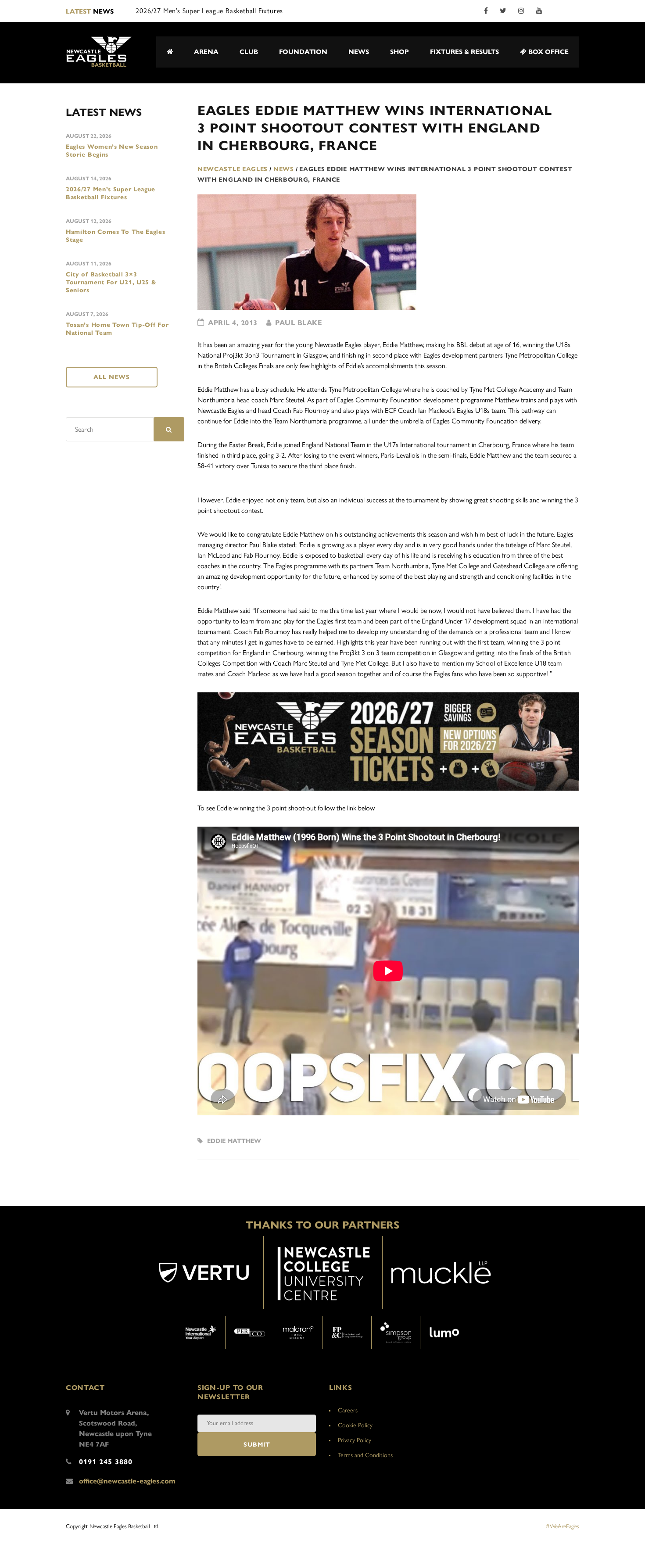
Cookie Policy (355, 1425)
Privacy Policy (354, 1440)
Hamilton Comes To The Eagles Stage (115, 236)
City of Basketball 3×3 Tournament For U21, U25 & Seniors (111, 282)
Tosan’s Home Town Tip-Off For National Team (117, 329)
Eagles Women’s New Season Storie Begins (112, 150)
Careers (348, 1410)
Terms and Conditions (365, 1455)
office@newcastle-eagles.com (127, 1481)
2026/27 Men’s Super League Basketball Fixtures (110, 193)
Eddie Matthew (234, 1141)
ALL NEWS (111, 377)
